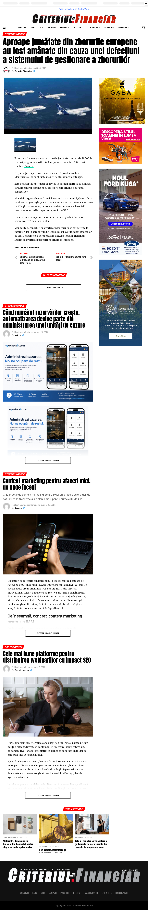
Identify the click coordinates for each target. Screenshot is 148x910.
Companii (52, 27)
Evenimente (109, 27)
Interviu (77, 27)
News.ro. (29, 166)
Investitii (64, 27)
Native (18, 335)
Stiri (42, 27)
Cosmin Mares (22, 670)
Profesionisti (124, 27)
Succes (18, 508)
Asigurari (22, 27)
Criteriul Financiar (23, 71)
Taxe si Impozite (92, 27)
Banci (33, 27)
